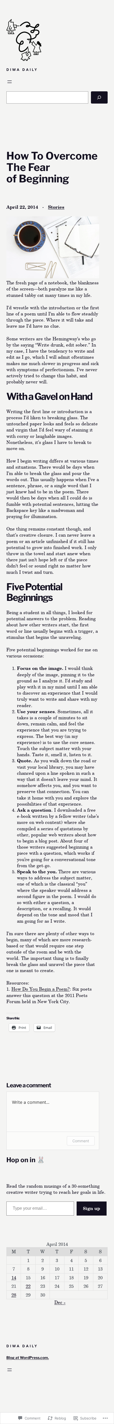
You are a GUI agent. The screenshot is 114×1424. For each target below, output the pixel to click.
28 (13, 1295)
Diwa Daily (22, 69)
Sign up (91, 1208)
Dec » (59, 1302)
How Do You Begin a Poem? (40, 989)
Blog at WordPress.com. (27, 1357)
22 (28, 1286)
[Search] (99, 97)
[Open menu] (9, 82)
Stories (56, 207)
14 (13, 1277)
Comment (80, 1141)
